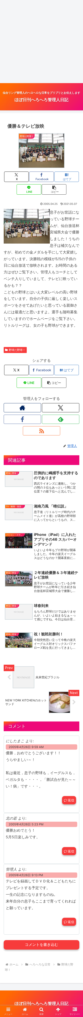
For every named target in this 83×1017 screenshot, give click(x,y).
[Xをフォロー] (60, 407)
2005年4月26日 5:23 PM (26, 824)
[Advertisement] (41, 41)
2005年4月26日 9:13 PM (26, 875)
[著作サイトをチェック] (22, 407)
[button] (54, 189)
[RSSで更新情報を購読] (41, 430)
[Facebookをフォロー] (22, 419)
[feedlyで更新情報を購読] (60, 419)
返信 (71, 800)
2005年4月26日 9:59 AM (26, 747)
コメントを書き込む (41, 945)
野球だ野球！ (17, 350)
